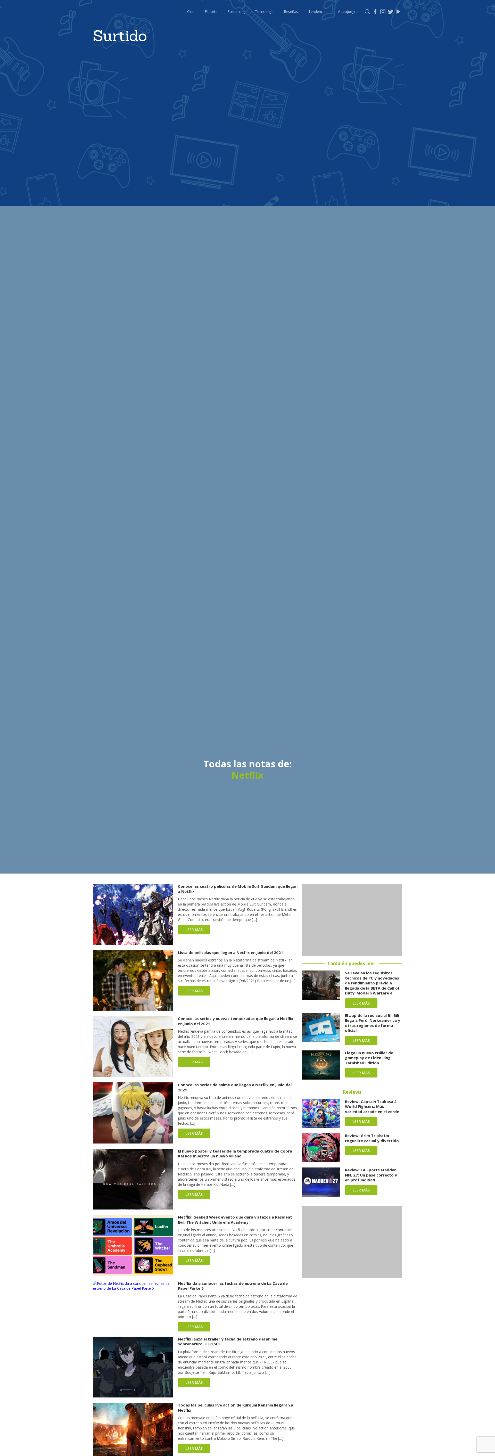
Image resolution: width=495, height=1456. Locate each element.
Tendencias (317, 11)
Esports (211, 11)
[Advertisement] (352, 920)
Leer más (194, 929)
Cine (190, 11)
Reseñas (291, 11)
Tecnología (264, 11)
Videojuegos (348, 11)
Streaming (236, 11)
